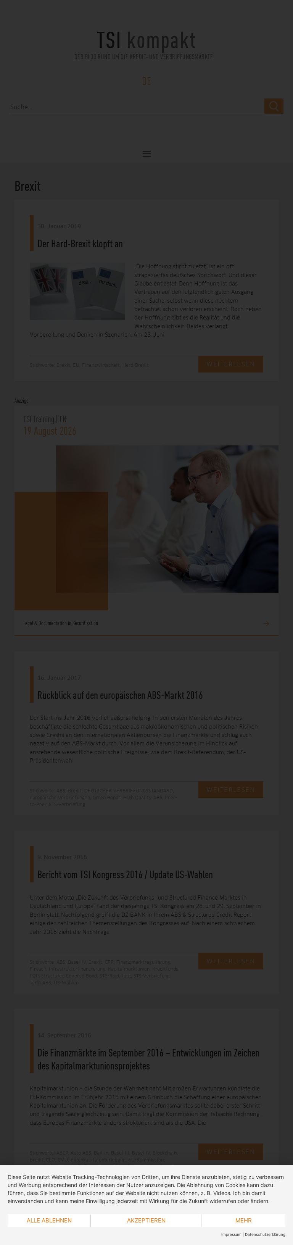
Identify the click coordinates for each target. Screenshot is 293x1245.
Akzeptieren (146, 1220)
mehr (243, 1220)
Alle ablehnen (49, 1220)
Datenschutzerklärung (265, 1234)
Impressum (231, 1234)
